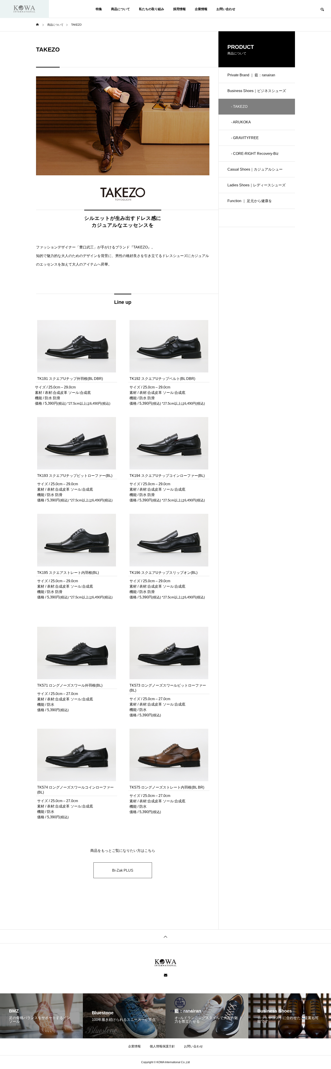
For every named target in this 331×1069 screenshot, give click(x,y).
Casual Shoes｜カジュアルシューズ (255, 172)
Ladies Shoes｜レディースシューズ (256, 185)
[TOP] (165, 936)
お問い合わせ (225, 9)
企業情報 (201, 9)
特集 (99, 9)
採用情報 (179, 9)
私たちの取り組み (151, 9)
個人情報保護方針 (162, 1046)
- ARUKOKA (239, 122)
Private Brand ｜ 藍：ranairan (251, 75)
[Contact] (165, 975)
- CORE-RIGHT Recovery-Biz (253, 154)
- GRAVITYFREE (243, 138)
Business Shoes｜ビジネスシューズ (256, 91)
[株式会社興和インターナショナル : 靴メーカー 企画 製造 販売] (24, 9)
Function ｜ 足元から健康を (249, 201)
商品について (120, 9)
